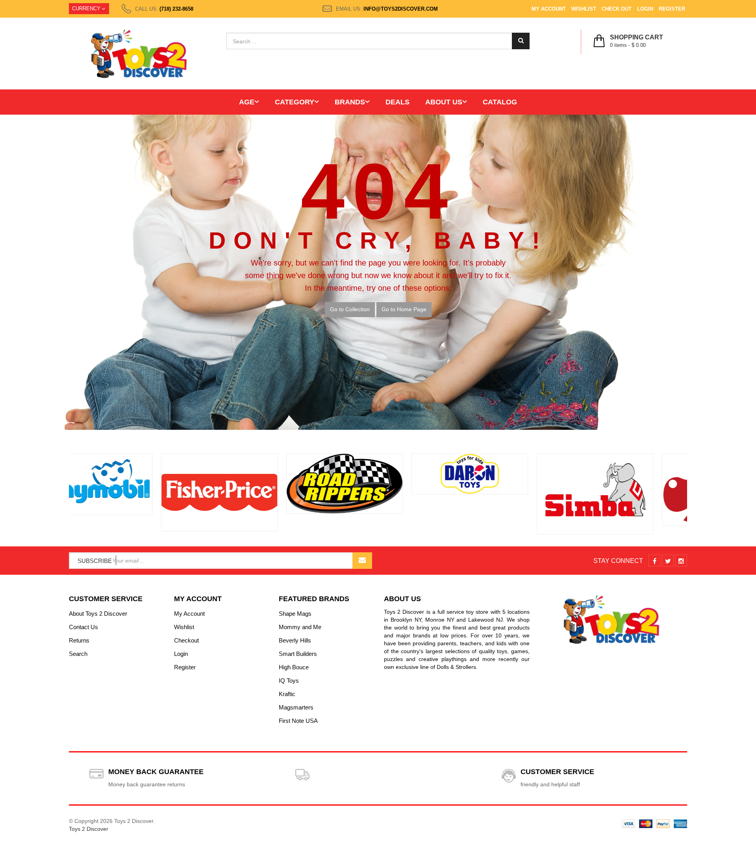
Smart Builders (298, 653)
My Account (549, 9)
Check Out (617, 9)
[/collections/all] (127, 492)
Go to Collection (350, 309)
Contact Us (83, 627)
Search (78, 653)
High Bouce (294, 667)
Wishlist (583, 9)
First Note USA (298, 720)
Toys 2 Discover (88, 829)
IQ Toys (289, 680)
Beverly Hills (295, 640)
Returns (79, 640)
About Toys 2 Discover (98, 613)
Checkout (186, 640)
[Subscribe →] (362, 560)
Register (672, 9)
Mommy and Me (300, 627)
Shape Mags (295, 613)
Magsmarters (296, 707)
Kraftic (287, 694)
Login (645, 9)
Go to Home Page (404, 309)
